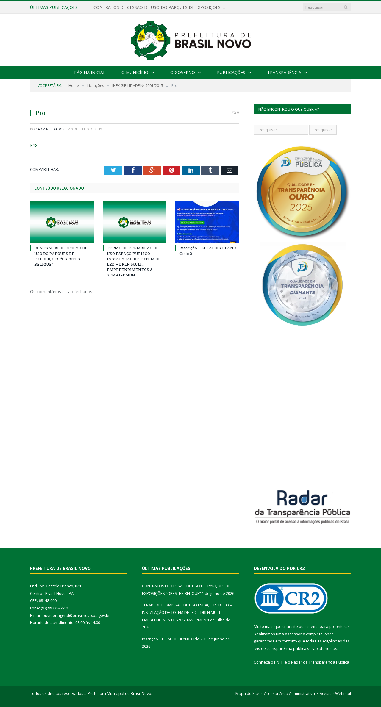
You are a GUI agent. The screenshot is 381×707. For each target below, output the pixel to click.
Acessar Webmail (335, 693)
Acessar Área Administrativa (289, 693)
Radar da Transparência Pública (320, 662)
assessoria (295, 633)
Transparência (284, 72)
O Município (134, 72)
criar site (290, 626)
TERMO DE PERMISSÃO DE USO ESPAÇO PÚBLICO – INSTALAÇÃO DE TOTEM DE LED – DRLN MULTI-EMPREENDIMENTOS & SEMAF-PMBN (161, 7)
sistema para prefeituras (327, 626)
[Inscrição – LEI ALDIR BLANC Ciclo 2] (207, 222)
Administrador (51, 129)
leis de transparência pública (280, 648)
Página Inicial (89, 72)
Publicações (231, 72)
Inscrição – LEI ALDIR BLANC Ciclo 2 (172, 639)
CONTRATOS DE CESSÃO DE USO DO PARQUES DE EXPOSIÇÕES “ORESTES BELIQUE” (61, 256)
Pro (33, 145)
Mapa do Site (247, 693)
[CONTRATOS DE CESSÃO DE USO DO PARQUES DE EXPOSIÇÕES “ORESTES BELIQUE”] (62, 222)
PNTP (279, 662)
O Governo (182, 72)
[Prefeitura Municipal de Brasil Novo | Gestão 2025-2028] (190, 38)
